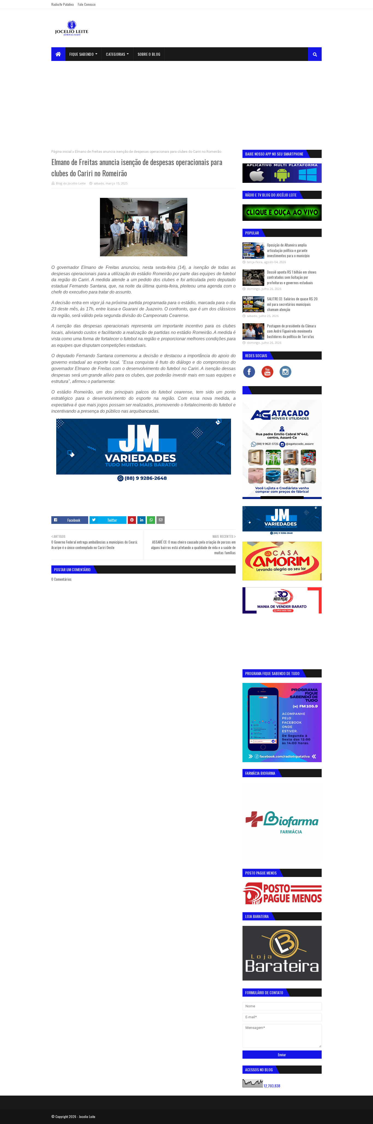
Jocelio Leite (87, 1116)
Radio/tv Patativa (62, 4)
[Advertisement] (186, 102)
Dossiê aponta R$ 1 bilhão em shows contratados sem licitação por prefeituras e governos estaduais (291, 277)
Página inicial (61, 152)
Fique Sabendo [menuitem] (81, 54)
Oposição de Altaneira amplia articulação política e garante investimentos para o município (288, 250)
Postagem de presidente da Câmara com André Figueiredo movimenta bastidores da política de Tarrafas (291, 331)
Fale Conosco (87, 4)
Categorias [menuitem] (115, 54)
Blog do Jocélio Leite (71, 183)
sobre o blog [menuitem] (149, 54)
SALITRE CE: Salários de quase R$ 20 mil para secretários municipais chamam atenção (292, 304)
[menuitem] (58, 54)
